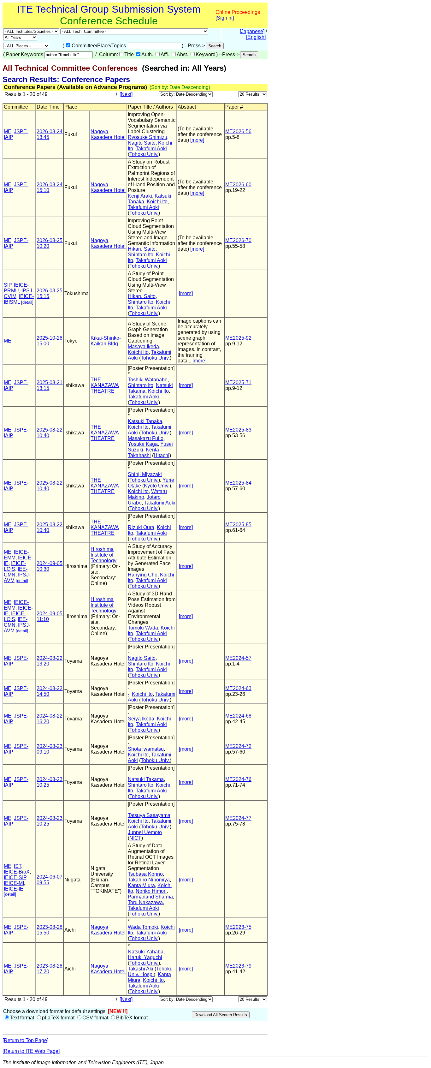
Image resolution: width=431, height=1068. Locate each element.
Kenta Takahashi (143, 452)
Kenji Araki (140, 196)
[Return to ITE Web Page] (31, 1051)
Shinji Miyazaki (145, 474)
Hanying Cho (142, 574)
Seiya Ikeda (141, 718)
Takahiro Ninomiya (149, 879)
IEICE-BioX (17, 871)
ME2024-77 (238, 818)
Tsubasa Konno (145, 874)
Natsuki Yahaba (145, 951)
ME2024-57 (238, 658)
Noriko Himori (151, 891)
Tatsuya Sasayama (149, 815)
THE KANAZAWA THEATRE (105, 385)
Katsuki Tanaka (145, 421)
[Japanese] (252, 31)
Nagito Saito (142, 143)
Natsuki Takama (146, 779)
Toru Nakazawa (145, 902)
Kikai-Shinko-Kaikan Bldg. (106, 340)
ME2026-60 (238, 184)
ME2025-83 (238, 430)
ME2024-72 (238, 746)
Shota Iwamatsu (146, 749)
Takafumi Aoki (151, 148)
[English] (256, 37)
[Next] (126, 94)
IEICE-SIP (15, 877)
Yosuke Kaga (143, 444)
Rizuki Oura (141, 527)
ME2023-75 (238, 927)
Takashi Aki (140, 968)
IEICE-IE (13, 889)
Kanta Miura (141, 885)
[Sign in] (225, 18)
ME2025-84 (238, 483)
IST (17, 866)
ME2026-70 (238, 240)
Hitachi (161, 455)
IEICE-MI (14, 883)
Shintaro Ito (140, 254)
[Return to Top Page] (25, 1040)
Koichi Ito (157, 201)
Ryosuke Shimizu (147, 137)
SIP (7, 285)
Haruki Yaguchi (145, 957)
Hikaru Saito (142, 249)
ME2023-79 (238, 966)
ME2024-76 (238, 779)
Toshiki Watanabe (148, 379)
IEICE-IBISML (19, 299)
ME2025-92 (238, 338)
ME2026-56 (238, 131)
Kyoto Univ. (156, 485)
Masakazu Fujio (145, 438)
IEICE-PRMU (16, 287)
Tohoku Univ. (143, 154)
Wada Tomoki (143, 927)
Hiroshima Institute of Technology (103, 554)
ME (7, 131)
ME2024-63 (238, 688)
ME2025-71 (238, 382)
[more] (197, 140)
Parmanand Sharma (150, 896)
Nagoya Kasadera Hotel (108, 134)
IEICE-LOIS (15, 566)
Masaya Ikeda (143, 346)
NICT (135, 838)
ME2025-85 (238, 524)
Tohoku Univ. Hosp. (150, 971)
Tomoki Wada (143, 627)
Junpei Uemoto (145, 832)
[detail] (27, 302)
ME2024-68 (238, 716)
